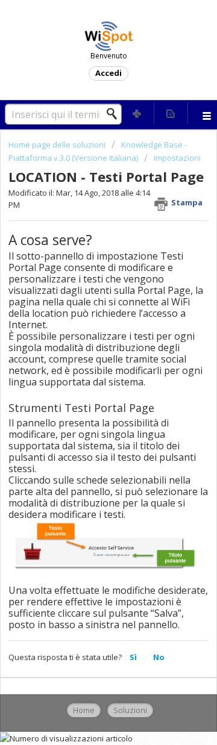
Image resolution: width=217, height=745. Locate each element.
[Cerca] (115, 114)
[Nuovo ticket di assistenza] (137, 113)
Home (84, 710)
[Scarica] (86, 366)
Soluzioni (130, 710)
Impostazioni (177, 157)
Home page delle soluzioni (57, 144)
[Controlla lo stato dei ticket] (171, 113)
